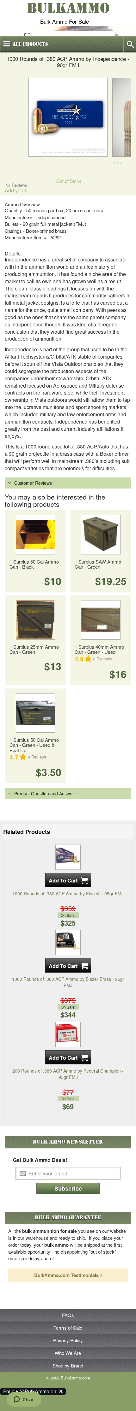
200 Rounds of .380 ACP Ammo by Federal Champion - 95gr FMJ (68, 1074)
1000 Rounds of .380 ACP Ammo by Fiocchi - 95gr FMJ (68, 893)
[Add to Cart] (68, 880)
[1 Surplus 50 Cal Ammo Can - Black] (35, 534)
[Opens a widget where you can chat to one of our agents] (23, 1400)
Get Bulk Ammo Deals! (40, 1159)
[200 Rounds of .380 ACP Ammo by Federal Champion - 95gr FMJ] (68, 1034)
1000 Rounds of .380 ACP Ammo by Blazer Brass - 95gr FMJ (68, 982)
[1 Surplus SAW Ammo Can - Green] (101, 534)
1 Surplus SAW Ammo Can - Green (98, 564)
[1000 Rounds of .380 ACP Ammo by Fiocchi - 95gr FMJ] (68, 856)
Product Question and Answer (44, 793)
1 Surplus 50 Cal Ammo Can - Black (34, 564)
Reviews (102, 659)
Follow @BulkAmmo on (31, 1391)
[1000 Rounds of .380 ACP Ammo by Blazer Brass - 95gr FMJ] (68, 942)
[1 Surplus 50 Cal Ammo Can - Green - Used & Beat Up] (35, 713)
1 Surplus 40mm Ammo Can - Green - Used (99, 649)
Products (30, 44)
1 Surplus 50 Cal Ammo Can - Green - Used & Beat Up (34, 744)
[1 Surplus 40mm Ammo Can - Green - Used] (101, 620)
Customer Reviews (33, 483)
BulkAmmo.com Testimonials (66, 1275)
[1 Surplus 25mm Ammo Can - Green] (35, 620)
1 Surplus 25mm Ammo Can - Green (34, 649)
